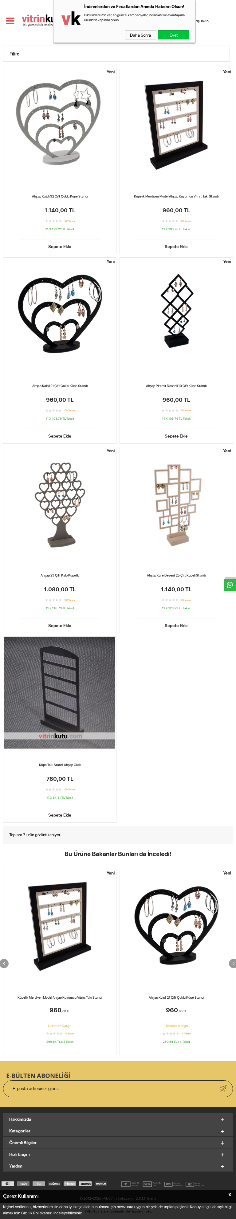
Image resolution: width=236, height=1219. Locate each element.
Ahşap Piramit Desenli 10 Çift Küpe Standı (176, 386)
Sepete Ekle (59, 245)
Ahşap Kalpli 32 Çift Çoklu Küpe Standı (60, 196)
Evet (174, 35)
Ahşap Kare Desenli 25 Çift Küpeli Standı (176, 575)
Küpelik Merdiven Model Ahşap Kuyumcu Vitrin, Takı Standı (176, 196)
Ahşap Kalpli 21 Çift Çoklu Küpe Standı (60, 386)
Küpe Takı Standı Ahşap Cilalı (60, 765)
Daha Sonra (140, 35)
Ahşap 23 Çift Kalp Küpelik (60, 575)
